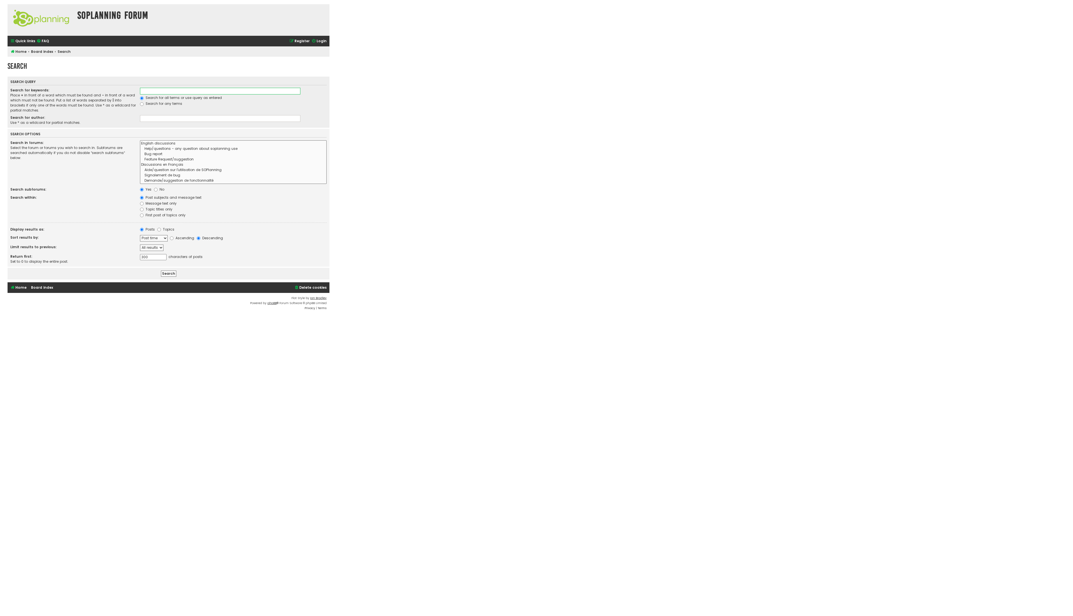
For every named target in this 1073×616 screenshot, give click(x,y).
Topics (168, 229)
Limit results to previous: (33, 247)
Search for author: (27, 117)
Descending (212, 238)
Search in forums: (27, 142)
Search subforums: (28, 189)
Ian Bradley (318, 298)
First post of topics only (165, 215)
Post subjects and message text (172, 197)
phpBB (272, 303)
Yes (147, 189)
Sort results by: (24, 237)
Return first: (21, 256)
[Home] (41, 20)
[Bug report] (233, 154)
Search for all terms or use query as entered (183, 97)
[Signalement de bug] (233, 175)
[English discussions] (233, 143)
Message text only (160, 203)
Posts (149, 229)
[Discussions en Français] (233, 164)
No (161, 189)
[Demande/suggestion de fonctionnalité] (233, 180)
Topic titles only (158, 209)
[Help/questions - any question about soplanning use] (233, 148)
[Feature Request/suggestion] (233, 159)
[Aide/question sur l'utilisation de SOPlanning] (233, 170)
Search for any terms (163, 103)
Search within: (23, 197)
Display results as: (27, 229)
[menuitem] (43, 41)
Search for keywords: (29, 90)
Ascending (184, 238)
